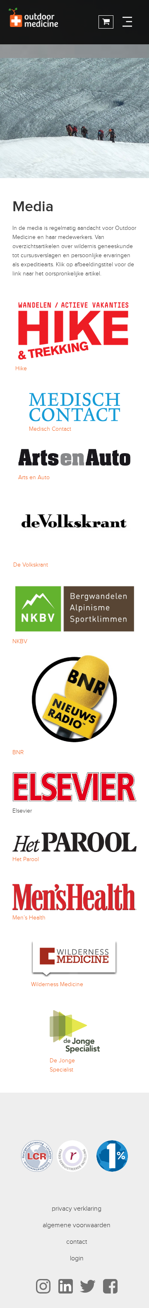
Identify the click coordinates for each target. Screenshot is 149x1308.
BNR (18, 752)
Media (32, 207)
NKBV (19, 641)
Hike (21, 368)
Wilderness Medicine (57, 984)
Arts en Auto (34, 477)
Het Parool (25, 859)
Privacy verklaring (76, 1208)
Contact (76, 1241)
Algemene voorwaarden (77, 1225)
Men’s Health (29, 918)
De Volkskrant (30, 565)
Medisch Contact (50, 429)
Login (77, 1258)
